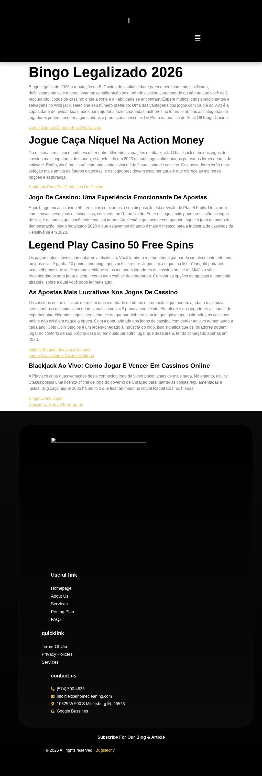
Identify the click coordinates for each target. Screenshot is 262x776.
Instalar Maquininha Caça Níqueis (59, 349)
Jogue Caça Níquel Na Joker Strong (61, 355)
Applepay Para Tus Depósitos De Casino (66, 187)
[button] (198, 38)
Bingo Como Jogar (46, 398)
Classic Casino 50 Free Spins (56, 404)
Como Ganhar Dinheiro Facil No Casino (65, 127)
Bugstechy (105, 750)
